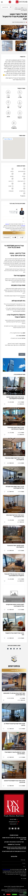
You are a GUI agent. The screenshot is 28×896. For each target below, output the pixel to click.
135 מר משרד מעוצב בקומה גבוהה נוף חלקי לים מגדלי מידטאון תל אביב (15, 397)
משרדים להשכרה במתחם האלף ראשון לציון (14, 842)
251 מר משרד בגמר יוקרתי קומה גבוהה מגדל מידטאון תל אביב (15, 515)
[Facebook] (18, 828)
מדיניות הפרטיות (6, 869)
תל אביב (3, 7)
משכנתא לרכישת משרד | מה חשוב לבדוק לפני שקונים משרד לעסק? (14, 838)
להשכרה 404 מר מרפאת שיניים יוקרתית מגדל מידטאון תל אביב (15, 605)
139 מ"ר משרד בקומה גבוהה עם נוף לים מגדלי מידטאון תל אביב (15, 487)
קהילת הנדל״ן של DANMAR (14, 844)
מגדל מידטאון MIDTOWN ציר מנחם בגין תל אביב (14, 246)
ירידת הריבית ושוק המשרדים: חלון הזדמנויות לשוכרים (14, 851)
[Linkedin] (15, 828)
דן (16, 209)
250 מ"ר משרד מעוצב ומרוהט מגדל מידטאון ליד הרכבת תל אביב (15, 428)
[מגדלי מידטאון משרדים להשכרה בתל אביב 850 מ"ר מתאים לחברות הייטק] (14, 32)
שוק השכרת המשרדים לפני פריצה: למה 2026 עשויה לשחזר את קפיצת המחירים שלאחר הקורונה (14, 847)
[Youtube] (12, 828)
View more (25, 892)
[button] (24, 32)
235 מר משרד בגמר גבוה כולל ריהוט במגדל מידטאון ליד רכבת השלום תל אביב (14, 574)
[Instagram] (9, 828)
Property (19, 7)
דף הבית (25, 7)
